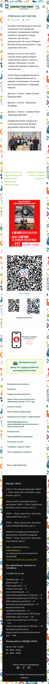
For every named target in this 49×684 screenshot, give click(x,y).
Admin (28, 20)
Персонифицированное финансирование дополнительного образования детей (22, 424)
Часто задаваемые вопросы (19, 452)
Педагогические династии (18, 394)
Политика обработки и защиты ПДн (21, 559)
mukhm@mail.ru (13, 550)
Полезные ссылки (15, 442)
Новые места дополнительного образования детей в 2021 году (21, 400)
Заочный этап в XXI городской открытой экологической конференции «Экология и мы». (13, 178)
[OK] (23, 668)
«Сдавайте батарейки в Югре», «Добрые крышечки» (35, 175)
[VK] (29, 668)
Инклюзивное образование (19, 412)
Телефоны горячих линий (18, 447)
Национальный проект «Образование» (24, 417)
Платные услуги (14, 407)
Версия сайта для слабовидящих (26, 664)
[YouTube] (18, 668)
